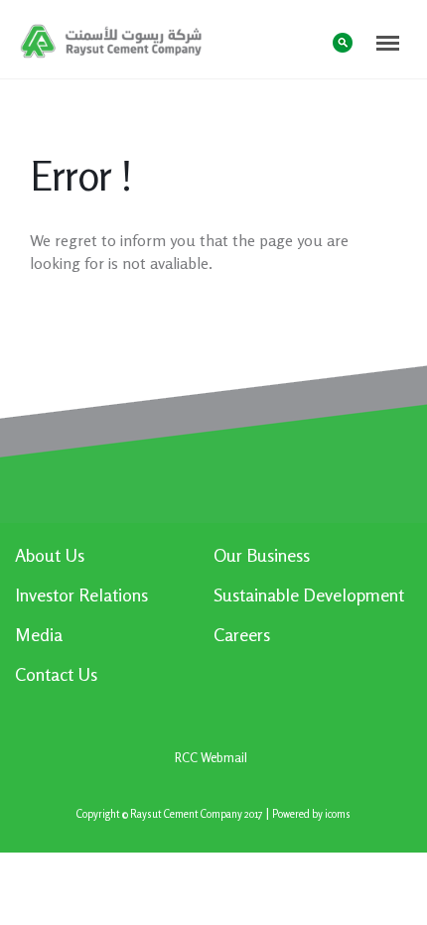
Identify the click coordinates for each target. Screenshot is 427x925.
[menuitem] (114, 563)
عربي (303, 41)
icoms (338, 814)
